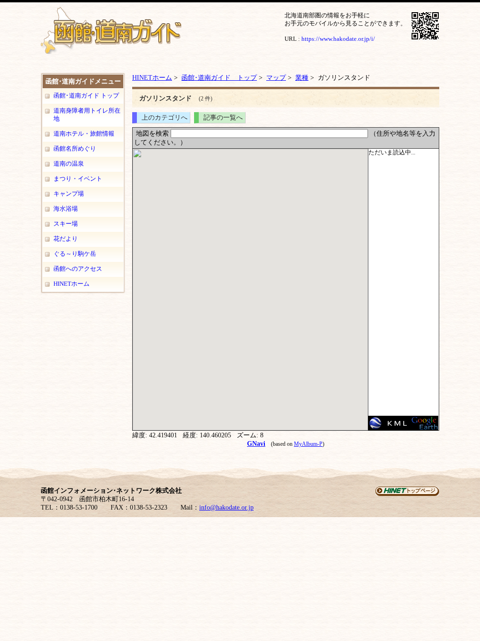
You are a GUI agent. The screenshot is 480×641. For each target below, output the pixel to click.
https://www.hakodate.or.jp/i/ (338, 38)
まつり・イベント (77, 178)
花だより (65, 238)
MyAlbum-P (308, 444)
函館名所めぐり (74, 148)
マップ (276, 77)
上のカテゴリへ (165, 117)
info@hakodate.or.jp (226, 507)
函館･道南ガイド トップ (86, 95)
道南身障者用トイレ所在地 (86, 114)
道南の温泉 (68, 163)
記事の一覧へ (223, 117)
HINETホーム (71, 283)
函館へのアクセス (77, 268)
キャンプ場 (68, 193)
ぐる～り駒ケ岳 (74, 253)
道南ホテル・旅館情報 (83, 133)
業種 (301, 77)
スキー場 (65, 223)
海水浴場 (65, 208)
